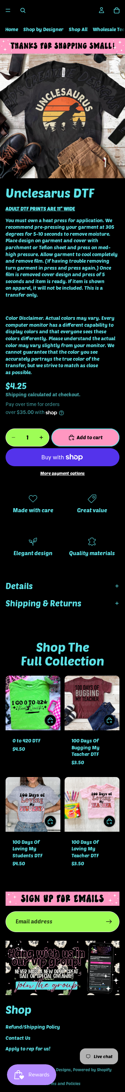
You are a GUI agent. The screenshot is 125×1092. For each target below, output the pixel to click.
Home (11, 29)
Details (19, 586)
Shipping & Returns (43, 603)
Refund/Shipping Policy (33, 1026)
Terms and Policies (62, 1083)
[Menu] (8, 10)
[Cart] (116, 10)
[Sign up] (109, 921)
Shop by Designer (43, 29)
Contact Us (18, 1037)
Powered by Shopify (92, 1069)
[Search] (23, 10)
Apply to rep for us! (28, 1049)
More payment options (62, 473)
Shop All (78, 29)
